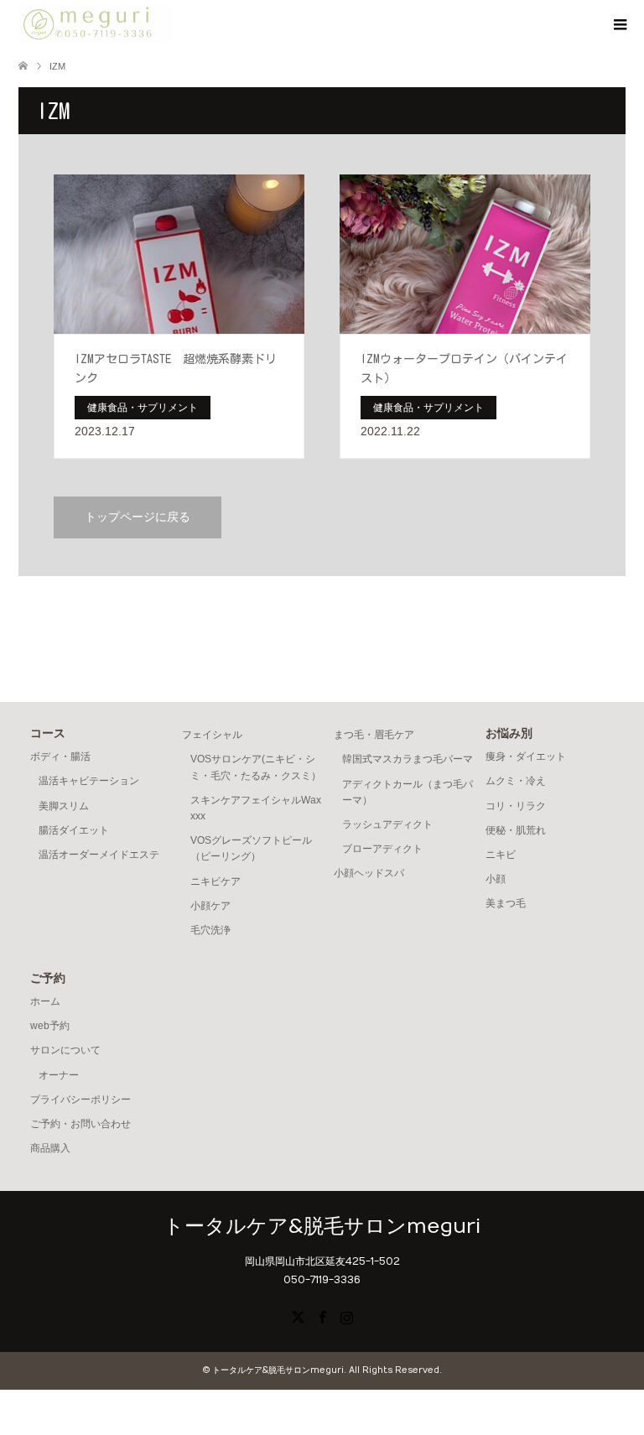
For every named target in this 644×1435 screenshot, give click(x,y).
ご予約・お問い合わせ (80, 1124)
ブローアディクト (382, 849)
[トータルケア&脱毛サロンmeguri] (95, 24)
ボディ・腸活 (60, 756)
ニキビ (501, 854)
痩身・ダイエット (526, 756)
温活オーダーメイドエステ (99, 854)
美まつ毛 (506, 903)
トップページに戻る (137, 517)
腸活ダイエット (74, 830)
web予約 (50, 1026)
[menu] (619, 25)
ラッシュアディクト (387, 824)
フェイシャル (212, 735)
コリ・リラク (516, 806)
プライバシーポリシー (80, 1099)
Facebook (322, 1316)
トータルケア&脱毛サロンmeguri (322, 1226)
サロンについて (65, 1050)
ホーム (45, 1001)
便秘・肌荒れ (516, 830)
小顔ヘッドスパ (369, 873)
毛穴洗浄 (210, 930)
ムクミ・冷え (516, 781)
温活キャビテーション (89, 781)
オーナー (59, 1075)
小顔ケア (210, 906)
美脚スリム (64, 806)
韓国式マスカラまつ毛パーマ (407, 759)
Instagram (346, 1316)
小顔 (496, 879)
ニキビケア (215, 881)
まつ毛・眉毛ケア (374, 735)
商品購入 (50, 1148)
